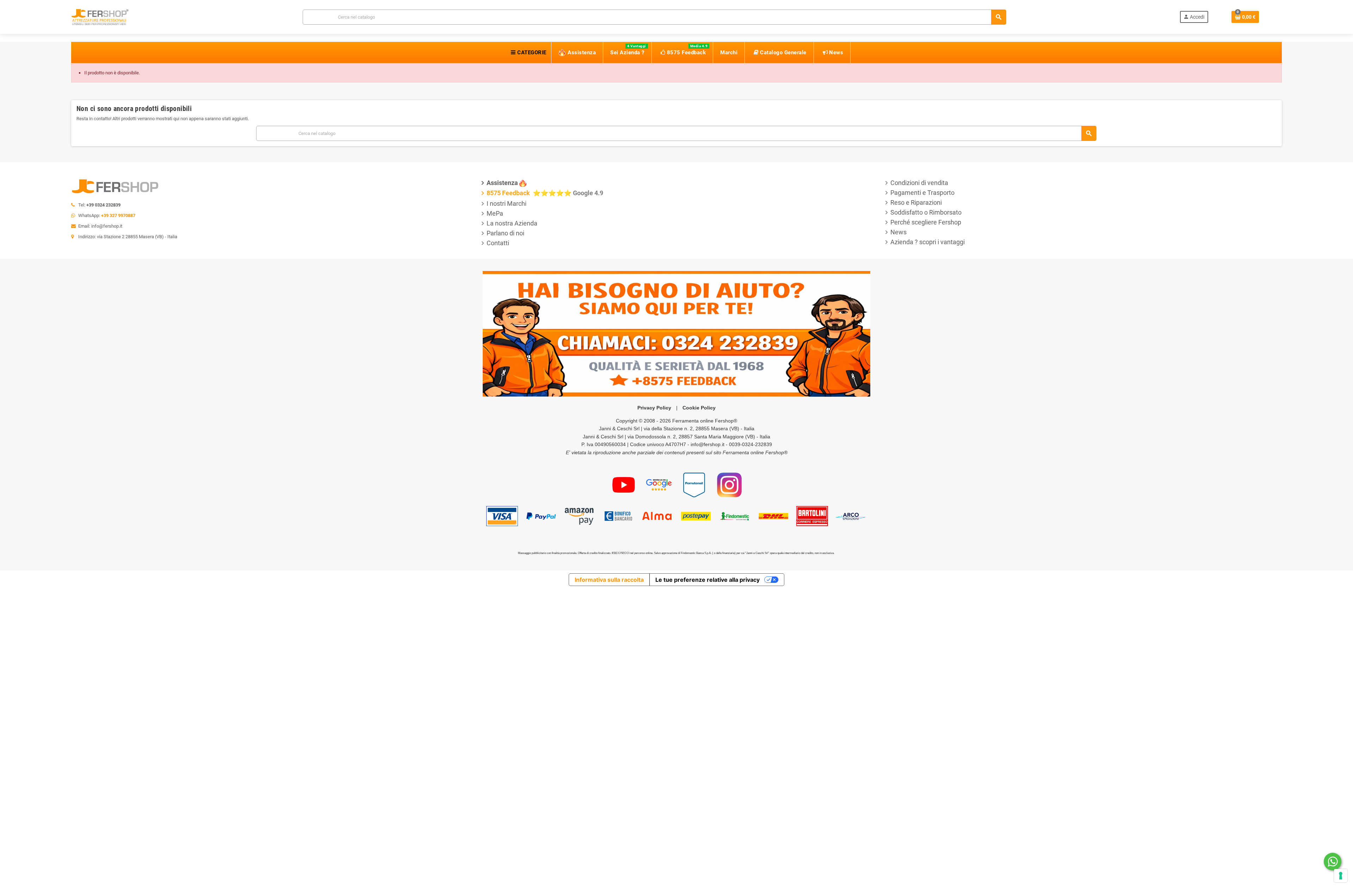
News (898, 232)
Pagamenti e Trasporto (922, 192)
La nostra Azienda (512, 223)
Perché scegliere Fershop (925, 222)
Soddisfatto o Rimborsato (926, 212)
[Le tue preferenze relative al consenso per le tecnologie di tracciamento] (1340, 875)
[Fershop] (100, 16)
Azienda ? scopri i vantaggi (927, 242)
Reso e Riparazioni (916, 202)
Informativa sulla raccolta (609, 579)
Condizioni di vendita (919, 182)
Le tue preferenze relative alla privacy (707, 579)
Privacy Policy (654, 408)
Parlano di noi (505, 233)
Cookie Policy (699, 408)
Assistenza (502, 182)
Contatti (498, 243)
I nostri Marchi (506, 203)
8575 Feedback (509, 193)
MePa (495, 213)
